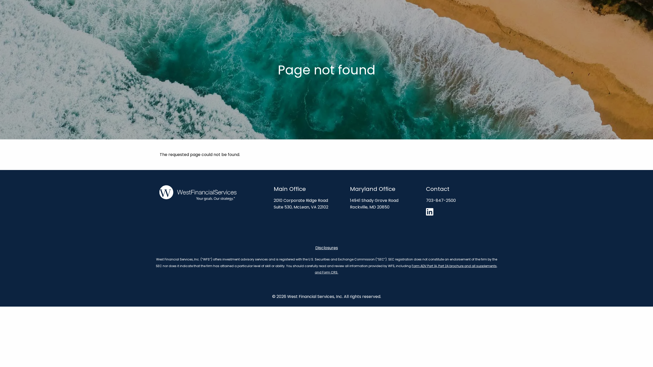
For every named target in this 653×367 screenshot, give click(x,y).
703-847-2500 (441, 200)
